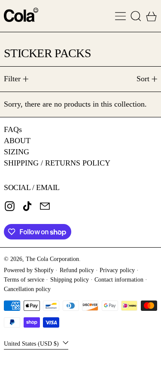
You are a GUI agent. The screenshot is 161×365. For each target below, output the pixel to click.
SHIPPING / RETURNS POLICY (57, 163)
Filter (12, 78)
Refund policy (77, 270)
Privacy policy (117, 270)
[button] (136, 16)
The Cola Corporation (52, 258)
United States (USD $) (32, 343)
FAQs (13, 129)
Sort (143, 78)
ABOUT (17, 140)
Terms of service (24, 279)
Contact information (118, 279)
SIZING (16, 151)
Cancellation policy (27, 288)
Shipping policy (69, 279)
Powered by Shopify (29, 270)
